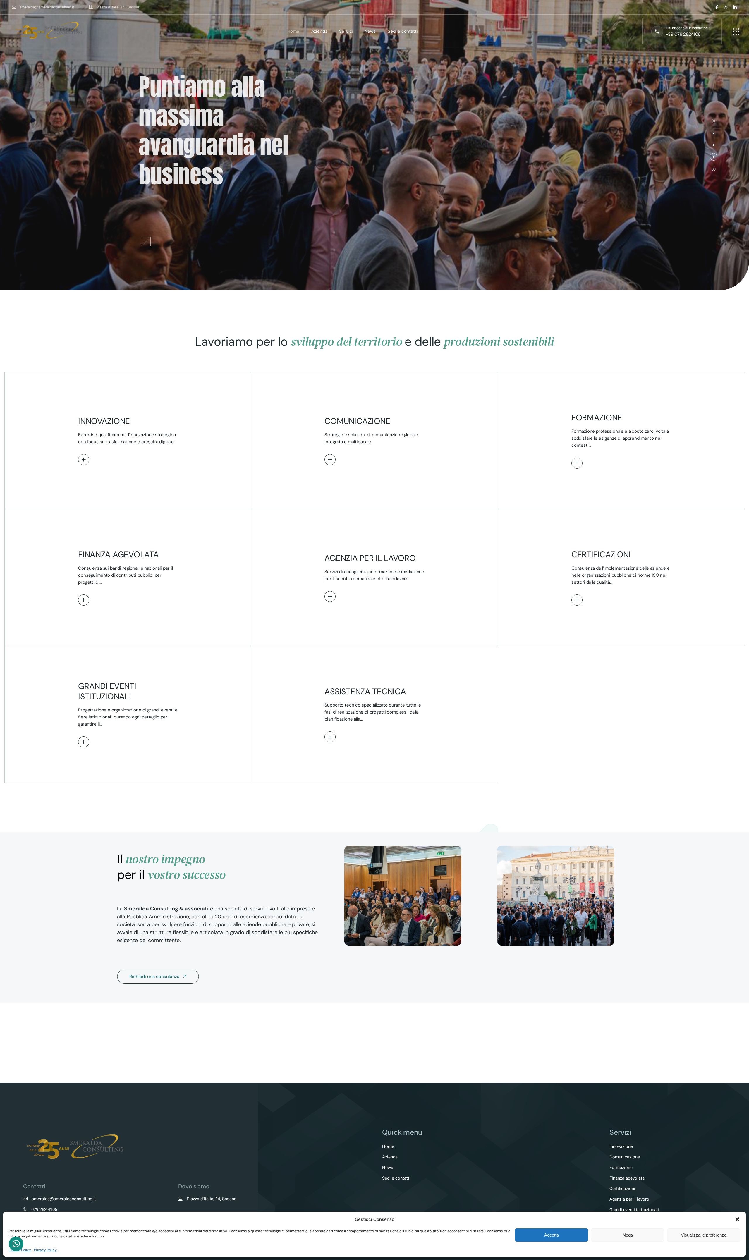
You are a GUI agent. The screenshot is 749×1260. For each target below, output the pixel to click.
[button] (737, 1219)
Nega (628, 1235)
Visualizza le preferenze (703, 1235)
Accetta (551, 1235)
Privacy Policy (45, 1250)
